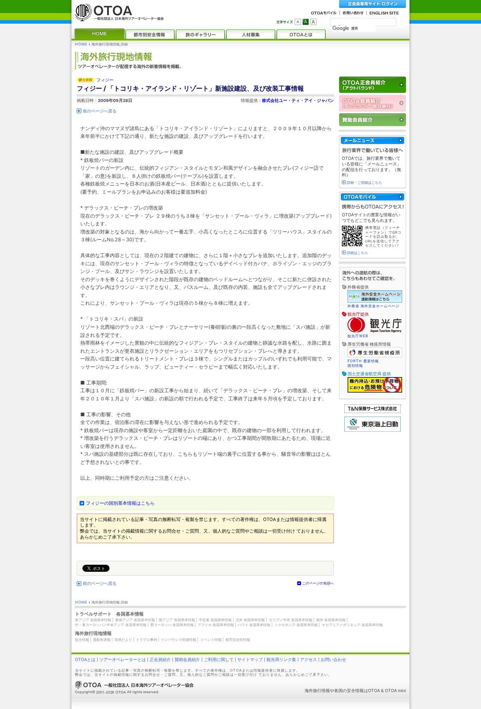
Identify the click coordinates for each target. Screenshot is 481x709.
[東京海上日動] (372, 430)
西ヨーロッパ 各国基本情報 (172, 625)
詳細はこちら (357, 252)
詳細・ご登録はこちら (364, 182)
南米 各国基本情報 (330, 620)
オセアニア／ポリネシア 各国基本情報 (352, 625)
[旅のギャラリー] (200, 34)
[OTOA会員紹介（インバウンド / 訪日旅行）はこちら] (372, 103)
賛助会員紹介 (187, 659)
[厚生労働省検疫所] (375, 356)
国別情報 (355, 365)
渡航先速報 (102, 639)
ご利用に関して (218, 659)
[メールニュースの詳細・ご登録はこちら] (372, 140)
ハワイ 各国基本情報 (254, 625)
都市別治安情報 (237, 639)
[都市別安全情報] (150, 34)
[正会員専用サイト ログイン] (372, 4)
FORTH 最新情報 (363, 361)
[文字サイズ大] (313, 22)
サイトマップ (250, 659)
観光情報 (82, 639)
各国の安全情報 (349, 690)
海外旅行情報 (317, 690)
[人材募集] (250, 34)
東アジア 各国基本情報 (93, 620)
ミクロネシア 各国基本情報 (296, 625)
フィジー (104, 80)
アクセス (308, 659)
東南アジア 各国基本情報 (135, 620)
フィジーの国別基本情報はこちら (120, 503)
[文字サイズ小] (298, 22)
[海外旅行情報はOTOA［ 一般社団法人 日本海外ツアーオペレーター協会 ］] (117, 17)
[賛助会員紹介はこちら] (372, 119)
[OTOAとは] (301, 34)
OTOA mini (395, 690)
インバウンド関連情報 (178, 639)
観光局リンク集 (281, 659)
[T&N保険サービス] (372, 411)
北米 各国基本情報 (250, 620)
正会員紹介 (160, 659)
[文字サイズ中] (305, 22)
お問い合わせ (333, 659)
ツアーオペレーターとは (122, 659)
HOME (81, 44)
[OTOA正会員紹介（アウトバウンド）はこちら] (372, 85)
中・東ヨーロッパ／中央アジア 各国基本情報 (110, 625)
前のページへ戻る (100, 111)
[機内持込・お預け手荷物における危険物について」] (375, 391)
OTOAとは (85, 659)
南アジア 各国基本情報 (177, 620)
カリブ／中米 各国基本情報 (290, 620)
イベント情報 (210, 639)
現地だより (123, 639)
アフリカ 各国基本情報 (216, 625)
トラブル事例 (146, 639)
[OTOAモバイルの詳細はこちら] (372, 197)
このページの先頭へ (318, 583)
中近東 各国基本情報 (215, 620)
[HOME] (99, 34)
